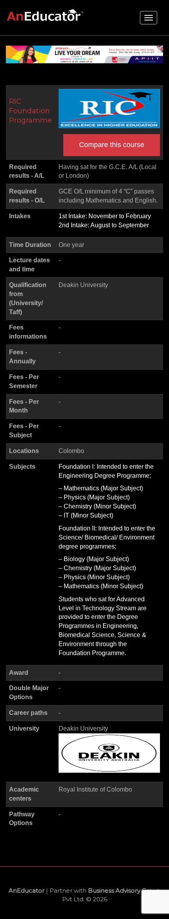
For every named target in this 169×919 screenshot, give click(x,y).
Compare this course (111, 145)
